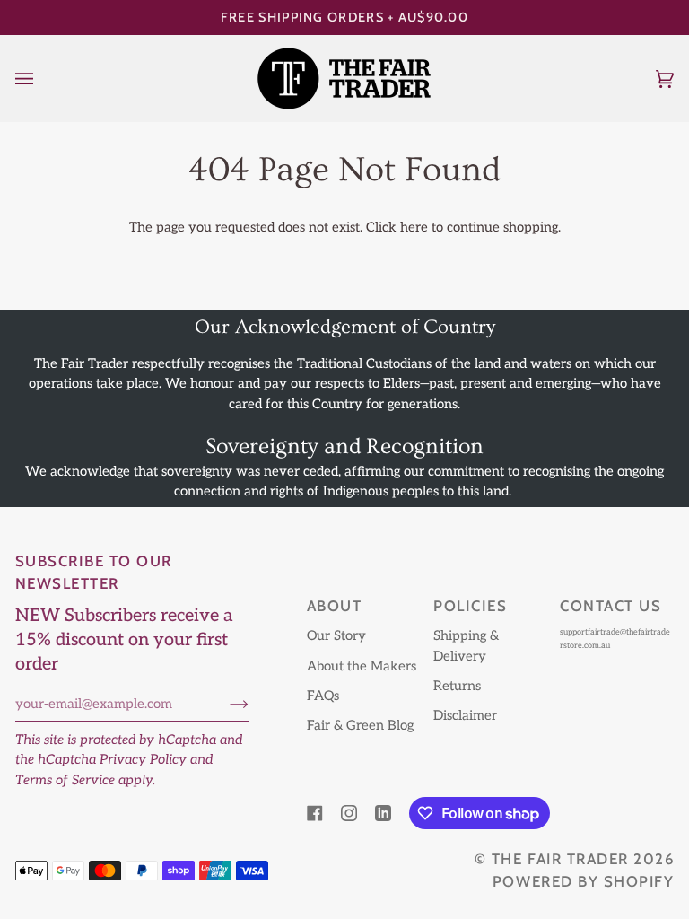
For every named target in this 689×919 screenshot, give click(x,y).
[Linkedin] (383, 813)
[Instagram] (349, 813)
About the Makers (361, 666)
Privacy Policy (143, 759)
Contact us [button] (610, 606)
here (414, 227)
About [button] (334, 606)
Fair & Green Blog (360, 725)
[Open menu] (42, 78)
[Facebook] (315, 813)
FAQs (323, 696)
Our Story (336, 635)
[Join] (225, 704)
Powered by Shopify (583, 881)
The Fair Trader (560, 859)
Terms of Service (65, 780)
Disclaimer (465, 715)
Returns (457, 686)
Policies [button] (470, 606)
